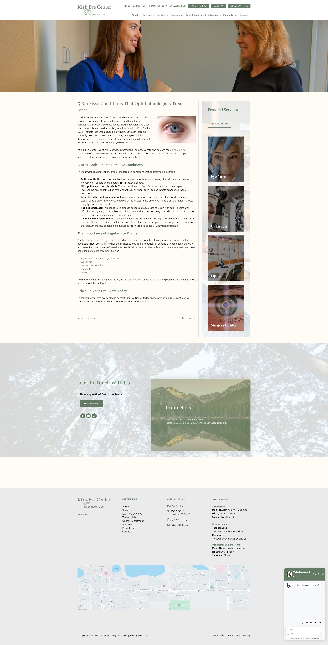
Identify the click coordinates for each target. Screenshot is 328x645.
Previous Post (86, 318)
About (125, 506)
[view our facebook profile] (122, 6)
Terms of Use (233, 635)
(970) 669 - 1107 (178, 519)
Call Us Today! (92, 403)
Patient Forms (129, 528)
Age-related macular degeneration (100, 258)
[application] (139, 15)
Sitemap (246, 635)
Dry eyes (86, 272)
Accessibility (218, 635)
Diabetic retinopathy (92, 265)
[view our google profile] (129, 6)
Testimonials (129, 517)
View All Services (219, 124)
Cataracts (86, 269)
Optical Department (133, 521)
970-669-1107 (170, 298)
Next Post (189, 318)
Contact (126, 531)
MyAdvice (142, 635)
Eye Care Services (132, 513)
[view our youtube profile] (125, 6)
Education (127, 524)
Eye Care (82, 109)
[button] (198, 6)
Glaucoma (86, 261)
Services (127, 510)
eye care (104, 243)
